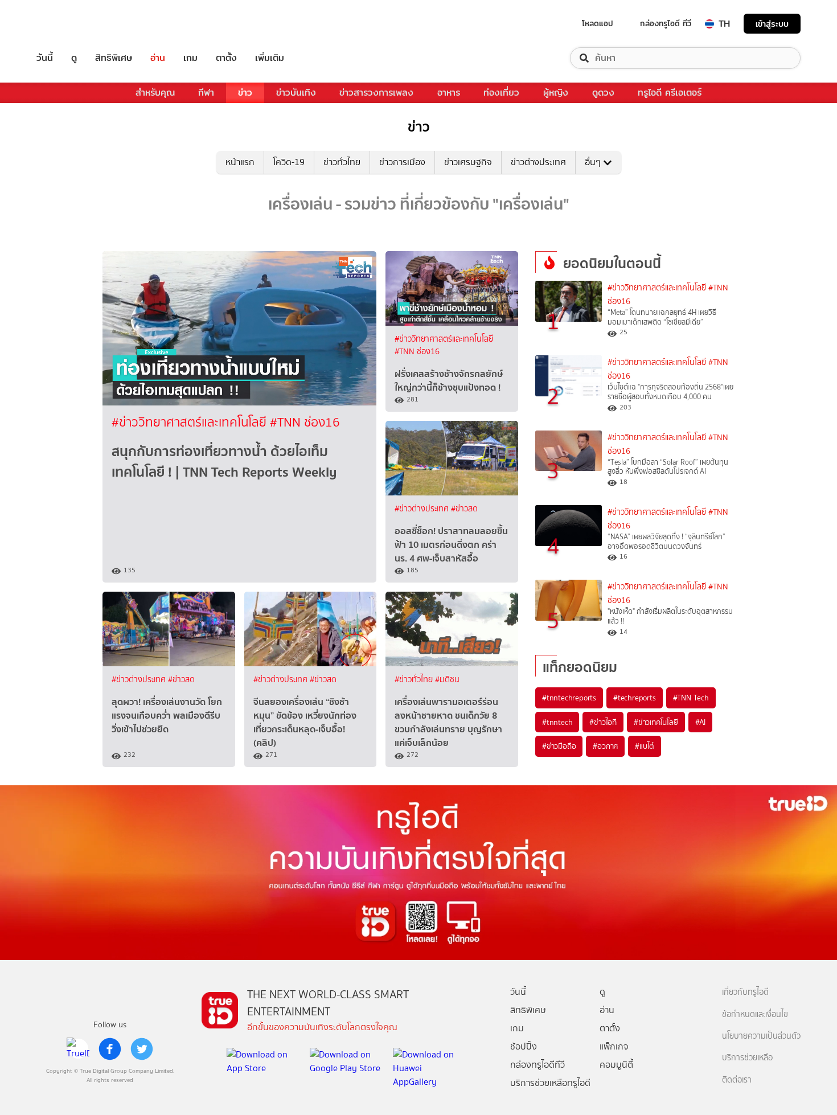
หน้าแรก (240, 162)
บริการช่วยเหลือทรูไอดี (550, 1082)
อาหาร (448, 92)
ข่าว (245, 92)
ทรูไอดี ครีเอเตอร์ (669, 92)
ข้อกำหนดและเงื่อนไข (755, 1014)
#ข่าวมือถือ (559, 746)
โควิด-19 (289, 162)
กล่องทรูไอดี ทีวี (665, 23)
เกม (190, 58)
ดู (74, 58)
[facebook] (110, 1049)
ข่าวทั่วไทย (341, 162)
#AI (700, 722)
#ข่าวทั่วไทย (415, 680)
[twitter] (141, 1049)
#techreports (634, 697)
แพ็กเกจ (614, 1046)
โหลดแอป (597, 23)
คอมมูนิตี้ (616, 1064)
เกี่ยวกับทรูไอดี (745, 992)
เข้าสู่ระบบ (772, 23)
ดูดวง (603, 92)
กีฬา (206, 92)
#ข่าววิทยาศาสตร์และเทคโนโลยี (191, 422)
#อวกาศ (605, 746)
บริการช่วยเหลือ (747, 1058)
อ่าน (157, 58)
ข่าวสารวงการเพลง (376, 92)
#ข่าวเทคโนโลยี (656, 722)
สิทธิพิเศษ (113, 58)
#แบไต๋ (644, 746)
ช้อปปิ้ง (523, 1046)
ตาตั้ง (226, 58)
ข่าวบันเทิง (296, 92)
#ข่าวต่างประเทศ (423, 509)
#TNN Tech (691, 697)
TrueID (70, 24)
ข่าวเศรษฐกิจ (468, 162)
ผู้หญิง (555, 92)
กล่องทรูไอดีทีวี (537, 1064)
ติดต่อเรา (737, 1080)
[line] (78, 1049)
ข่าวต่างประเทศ (538, 162)
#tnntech (557, 722)
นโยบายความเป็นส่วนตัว (761, 1036)
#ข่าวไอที (603, 722)
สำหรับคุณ (155, 92)
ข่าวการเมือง (402, 162)
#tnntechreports (569, 697)
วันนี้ (44, 58)
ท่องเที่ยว (501, 92)
